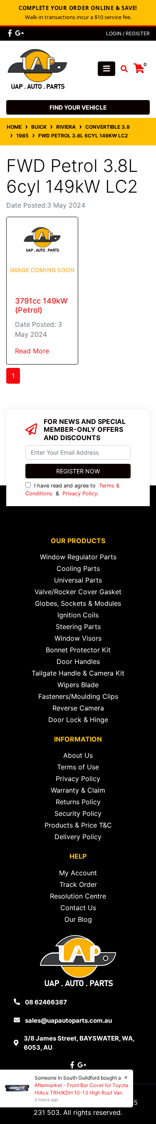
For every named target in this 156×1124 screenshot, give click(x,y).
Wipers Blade (78, 685)
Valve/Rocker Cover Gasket (78, 592)
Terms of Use (78, 767)
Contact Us (78, 908)
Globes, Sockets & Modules (78, 603)
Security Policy (78, 813)
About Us (78, 755)
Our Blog (78, 919)
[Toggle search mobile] (121, 69)
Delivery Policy (78, 837)
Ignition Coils (78, 615)
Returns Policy (78, 802)
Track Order (78, 884)
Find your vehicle (78, 107)
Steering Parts (78, 626)
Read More (32, 351)
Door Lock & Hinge (78, 719)
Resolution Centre (78, 896)
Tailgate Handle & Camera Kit (78, 673)
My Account (78, 873)
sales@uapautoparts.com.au (68, 1020)
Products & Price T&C (78, 825)
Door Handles (78, 661)
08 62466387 (46, 1002)
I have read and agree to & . (72, 489)
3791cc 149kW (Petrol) (41, 305)
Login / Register (128, 33)
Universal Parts (78, 580)
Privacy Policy (79, 493)
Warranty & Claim (78, 790)
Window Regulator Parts (78, 557)
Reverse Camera (78, 708)
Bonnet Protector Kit (78, 650)
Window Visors (78, 638)
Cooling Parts (78, 568)
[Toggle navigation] (106, 68)
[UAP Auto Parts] (37, 68)
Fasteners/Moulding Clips (78, 696)
